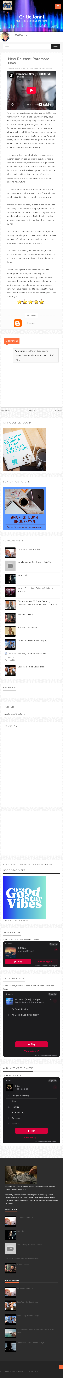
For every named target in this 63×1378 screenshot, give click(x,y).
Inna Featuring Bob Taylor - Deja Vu (34, 562)
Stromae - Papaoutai (27, 627)
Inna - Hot (22, 575)
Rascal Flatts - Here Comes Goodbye (30, 1343)
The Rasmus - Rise (12, 1075)
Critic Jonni (23, 1371)
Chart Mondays (10, 985)
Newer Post (6, 410)
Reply (17, 359)
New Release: (9, 939)
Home (32, 410)
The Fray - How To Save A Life (32, 653)
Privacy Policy (34, 1371)
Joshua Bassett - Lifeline (28, 939)
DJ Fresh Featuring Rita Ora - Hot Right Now (22, 1258)
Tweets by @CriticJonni (14, 714)
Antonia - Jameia (25, 614)
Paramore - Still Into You (29, 549)
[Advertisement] (31, 833)
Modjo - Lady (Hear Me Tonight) (32, 640)
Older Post (57, 410)
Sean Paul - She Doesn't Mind (32, 666)
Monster (41, 120)
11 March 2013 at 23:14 (38, 351)
